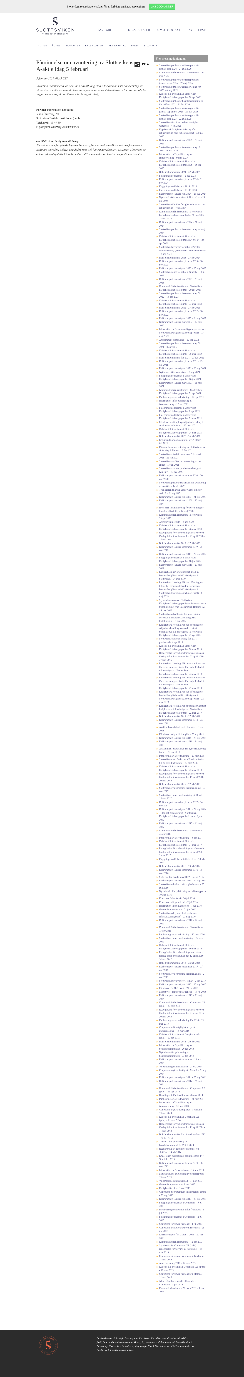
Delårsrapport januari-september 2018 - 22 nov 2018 (181, 721)
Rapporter (73, 46)
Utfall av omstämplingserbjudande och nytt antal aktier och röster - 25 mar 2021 (181, 423)
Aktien (42, 46)
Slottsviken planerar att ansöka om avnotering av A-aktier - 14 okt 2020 (182, 484)
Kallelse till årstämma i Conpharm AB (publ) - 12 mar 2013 (182, 1268)
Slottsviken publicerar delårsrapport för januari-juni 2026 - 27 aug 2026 (179, 67)
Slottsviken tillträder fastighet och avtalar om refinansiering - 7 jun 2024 (182, 206)
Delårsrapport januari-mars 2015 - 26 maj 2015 (180, 997)
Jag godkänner (162, 7)
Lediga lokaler (137, 30)
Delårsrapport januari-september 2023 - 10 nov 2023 (181, 262)
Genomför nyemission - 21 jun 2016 (177, 909)
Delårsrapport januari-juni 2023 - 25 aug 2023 (182, 268)
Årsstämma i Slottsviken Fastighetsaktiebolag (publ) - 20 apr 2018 (182, 750)
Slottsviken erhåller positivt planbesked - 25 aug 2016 (181, 885)
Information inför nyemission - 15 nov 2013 (181, 1170)
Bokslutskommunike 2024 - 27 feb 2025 (179, 172)
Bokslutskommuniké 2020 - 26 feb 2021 (179, 436)
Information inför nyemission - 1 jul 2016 (180, 905)
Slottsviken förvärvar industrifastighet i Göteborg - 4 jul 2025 (179, 124)
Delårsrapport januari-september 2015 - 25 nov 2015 (181, 968)
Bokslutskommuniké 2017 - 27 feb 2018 (179, 784)
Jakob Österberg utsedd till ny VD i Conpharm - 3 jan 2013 (177, 1282)
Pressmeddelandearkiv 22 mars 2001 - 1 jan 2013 (181, 1289)
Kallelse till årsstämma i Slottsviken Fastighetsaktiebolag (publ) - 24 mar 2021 (180, 430)
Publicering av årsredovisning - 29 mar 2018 (182, 755)
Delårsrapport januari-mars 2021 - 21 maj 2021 (180, 384)
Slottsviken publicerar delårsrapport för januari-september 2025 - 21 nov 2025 (179, 109)
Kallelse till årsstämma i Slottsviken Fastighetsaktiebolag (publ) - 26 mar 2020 (180, 527)
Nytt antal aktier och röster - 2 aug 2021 (179, 372)
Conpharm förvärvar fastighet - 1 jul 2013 (180, 1223)
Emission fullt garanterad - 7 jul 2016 (178, 902)
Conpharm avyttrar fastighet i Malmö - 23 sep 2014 (182, 1071)
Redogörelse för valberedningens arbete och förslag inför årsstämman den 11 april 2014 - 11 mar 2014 (182, 1127)
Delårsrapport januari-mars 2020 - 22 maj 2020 (180, 502)
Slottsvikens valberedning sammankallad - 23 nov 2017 (182, 789)
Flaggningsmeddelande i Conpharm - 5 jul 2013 (180, 1204)
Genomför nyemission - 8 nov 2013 (177, 1184)
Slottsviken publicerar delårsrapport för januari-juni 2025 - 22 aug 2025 (179, 116)
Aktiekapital (117, 46)
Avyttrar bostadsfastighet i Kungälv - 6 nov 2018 (181, 728)
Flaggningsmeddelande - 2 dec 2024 (177, 175)
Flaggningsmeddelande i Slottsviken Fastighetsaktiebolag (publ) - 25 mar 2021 (180, 416)
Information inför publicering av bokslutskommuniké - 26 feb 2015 (176, 1046)
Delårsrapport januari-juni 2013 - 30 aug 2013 (182, 1198)
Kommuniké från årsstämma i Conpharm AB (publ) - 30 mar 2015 (182, 1004)
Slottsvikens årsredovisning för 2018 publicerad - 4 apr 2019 (178, 640)
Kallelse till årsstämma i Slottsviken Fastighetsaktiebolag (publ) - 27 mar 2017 (180, 842)
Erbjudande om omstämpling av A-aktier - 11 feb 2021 (182, 441)
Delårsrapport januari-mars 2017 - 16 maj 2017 (180, 825)
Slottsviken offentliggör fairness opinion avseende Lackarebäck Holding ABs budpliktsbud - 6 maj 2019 (179, 617)
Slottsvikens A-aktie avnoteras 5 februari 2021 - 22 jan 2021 (180, 455)
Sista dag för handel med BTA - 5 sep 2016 (181, 877)
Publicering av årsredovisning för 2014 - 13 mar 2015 (181, 1021)
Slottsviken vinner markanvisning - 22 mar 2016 (181, 939)
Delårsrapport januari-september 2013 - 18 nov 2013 (181, 1164)
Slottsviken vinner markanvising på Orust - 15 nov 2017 (181, 796)
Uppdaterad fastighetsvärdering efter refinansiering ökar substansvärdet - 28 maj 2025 (181, 133)
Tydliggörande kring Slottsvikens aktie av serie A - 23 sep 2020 (180, 491)
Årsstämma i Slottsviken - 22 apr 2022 (179, 339)
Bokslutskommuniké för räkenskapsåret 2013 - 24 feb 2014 (182, 1136)
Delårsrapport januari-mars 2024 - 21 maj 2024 (180, 223)
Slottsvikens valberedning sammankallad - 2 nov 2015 (181, 975)
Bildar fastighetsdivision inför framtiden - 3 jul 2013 (181, 1211)
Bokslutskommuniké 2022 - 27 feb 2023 (179, 307)
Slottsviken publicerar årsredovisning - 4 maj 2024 (182, 230)
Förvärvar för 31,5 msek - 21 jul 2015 (178, 988)
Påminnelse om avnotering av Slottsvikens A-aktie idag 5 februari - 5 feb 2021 (182, 448)
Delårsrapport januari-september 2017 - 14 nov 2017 (181, 803)
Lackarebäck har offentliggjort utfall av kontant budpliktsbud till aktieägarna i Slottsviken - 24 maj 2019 (179, 575)
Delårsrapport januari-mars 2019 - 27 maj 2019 (180, 566)
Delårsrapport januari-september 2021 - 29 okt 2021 (181, 362)
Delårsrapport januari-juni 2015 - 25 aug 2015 (182, 984)
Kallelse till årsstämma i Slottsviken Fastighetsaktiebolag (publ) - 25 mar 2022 (180, 352)
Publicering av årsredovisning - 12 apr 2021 (181, 397)
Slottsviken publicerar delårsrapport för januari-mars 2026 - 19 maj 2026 (179, 81)
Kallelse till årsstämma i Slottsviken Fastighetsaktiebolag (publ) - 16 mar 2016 (180, 946)
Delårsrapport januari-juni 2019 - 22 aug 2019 (182, 554)
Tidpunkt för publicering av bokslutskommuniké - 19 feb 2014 (176, 1143)
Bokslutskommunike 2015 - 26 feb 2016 (179, 962)
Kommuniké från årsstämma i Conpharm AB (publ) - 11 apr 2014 (182, 1089)
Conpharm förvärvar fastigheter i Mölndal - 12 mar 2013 (181, 1275)
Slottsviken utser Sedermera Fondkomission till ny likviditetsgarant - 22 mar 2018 (181, 761)
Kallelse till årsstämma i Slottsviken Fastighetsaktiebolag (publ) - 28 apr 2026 (180, 95)
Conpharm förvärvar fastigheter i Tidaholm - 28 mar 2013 (182, 1257)
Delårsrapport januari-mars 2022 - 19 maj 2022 (180, 323)
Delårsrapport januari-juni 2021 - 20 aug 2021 (182, 368)
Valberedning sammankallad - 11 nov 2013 (181, 1180)
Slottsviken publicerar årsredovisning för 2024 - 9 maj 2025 (180, 148)
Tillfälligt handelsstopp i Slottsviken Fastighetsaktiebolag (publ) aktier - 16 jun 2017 (180, 816)
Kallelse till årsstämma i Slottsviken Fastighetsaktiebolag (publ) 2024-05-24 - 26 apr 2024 (181, 240)
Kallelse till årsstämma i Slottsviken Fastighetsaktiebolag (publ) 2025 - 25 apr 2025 (180, 165)
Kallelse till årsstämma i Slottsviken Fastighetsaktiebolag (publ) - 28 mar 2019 (180, 647)
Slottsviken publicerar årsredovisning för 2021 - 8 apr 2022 (180, 345)
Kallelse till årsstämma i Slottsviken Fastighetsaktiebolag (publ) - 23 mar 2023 (180, 302)
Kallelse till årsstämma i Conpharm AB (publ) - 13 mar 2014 (179, 1118)
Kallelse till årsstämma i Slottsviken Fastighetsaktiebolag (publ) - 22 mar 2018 (180, 768)
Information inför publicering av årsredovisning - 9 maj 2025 (175, 155)
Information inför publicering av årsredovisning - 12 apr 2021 (175, 402)
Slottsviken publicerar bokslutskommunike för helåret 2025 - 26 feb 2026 (181, 102)
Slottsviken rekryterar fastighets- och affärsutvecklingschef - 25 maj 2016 (178, 914)
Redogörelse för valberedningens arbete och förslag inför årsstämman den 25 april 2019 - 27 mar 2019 (182, 656)
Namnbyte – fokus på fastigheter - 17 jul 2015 (182, 991)
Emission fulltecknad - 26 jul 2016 (177, 898)
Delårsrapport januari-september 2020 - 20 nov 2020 (181, 477)
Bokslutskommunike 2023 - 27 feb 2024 (179, 257)
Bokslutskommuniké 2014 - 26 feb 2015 (179, 1041)
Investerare (198, 30)
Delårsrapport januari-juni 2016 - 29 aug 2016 (182, 880)
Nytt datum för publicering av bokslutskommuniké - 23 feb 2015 (176, 1053)
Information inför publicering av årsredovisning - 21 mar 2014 (175, 1104)
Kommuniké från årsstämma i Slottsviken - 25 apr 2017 (181, 832)
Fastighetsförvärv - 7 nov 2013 (174, 1188)
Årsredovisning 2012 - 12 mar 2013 (177, 1263)
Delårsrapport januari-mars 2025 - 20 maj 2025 (180, 141)
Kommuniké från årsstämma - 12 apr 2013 (181, 1241)
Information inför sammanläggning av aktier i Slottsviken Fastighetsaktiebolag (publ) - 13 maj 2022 (182, 332)
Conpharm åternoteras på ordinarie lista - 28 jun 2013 (181, 1229)
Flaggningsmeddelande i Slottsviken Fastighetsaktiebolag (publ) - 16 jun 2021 (180, 377)
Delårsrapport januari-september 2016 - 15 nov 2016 (181, 871)
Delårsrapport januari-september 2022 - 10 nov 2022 (181, 312)
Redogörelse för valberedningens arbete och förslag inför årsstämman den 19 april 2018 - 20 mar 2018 (182, 777)
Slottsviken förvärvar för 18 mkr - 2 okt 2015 (182, 980)
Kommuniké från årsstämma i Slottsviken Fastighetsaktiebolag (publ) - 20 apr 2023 (180, 287)
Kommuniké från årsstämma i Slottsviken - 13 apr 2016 (181, 928)
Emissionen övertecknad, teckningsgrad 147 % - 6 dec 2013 (181, 1157)
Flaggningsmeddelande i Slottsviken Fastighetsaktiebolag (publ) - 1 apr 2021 (179, 409)
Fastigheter (108, 30)
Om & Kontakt (168, 30)
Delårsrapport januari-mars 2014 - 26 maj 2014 (180, 1082)
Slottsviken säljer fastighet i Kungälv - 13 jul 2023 (182, 273)
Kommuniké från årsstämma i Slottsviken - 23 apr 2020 (181, 516)
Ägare (56, 46)
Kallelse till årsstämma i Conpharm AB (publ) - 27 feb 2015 (179, 1036)
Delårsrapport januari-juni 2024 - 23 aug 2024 (182, 193)
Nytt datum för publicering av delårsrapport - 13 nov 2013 (182, 1175)
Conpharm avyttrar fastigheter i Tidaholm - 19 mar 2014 (181, 1111)
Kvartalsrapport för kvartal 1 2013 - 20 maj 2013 (181, 1236)
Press (135, 46)
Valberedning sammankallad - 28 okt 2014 (180, 1066)
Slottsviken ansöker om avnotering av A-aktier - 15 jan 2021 (180, 463)
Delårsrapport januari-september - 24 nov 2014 (180, 1061)
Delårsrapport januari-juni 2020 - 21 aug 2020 (182, 496)
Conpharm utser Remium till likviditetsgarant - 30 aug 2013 (182, 1193)
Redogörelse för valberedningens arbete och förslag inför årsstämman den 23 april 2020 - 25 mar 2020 (182, 536)
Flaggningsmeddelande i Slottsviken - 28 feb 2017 (182, 860)
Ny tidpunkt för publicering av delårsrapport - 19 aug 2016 (182, 892)
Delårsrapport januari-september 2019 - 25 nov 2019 (181, 548)
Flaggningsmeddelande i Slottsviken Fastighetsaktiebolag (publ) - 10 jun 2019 (180, 559)
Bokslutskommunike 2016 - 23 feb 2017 (179, 866)
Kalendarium (94, 46)
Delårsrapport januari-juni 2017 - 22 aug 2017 (182, 809)
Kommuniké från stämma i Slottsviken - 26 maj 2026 (181, 74)
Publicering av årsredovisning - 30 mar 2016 (182, 934)
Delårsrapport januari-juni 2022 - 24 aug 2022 (182, 318)
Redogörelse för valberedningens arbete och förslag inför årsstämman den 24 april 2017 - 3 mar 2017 (182, 852)
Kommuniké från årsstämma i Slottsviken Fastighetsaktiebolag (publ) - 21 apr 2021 (180, 391)
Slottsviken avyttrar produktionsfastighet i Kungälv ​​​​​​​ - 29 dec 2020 (180, 469)
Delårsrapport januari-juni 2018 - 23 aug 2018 (182, 737)
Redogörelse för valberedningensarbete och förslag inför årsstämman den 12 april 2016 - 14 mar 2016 (182, 955)
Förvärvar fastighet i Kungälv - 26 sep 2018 (181, 734)
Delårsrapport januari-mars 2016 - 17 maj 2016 (180, 921)
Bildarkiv (150, 46)
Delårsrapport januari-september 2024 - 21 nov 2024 (181, 180)
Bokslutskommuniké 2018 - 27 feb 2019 (179, 716)
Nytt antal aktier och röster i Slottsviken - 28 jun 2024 (182, 198)
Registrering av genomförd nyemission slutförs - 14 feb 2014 (179, 1150)
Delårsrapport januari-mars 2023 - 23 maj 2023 (180, 280)
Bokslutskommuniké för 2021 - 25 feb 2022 (181, 357)
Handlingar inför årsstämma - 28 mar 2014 (181, 1095)
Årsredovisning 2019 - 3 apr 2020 (176, 521)
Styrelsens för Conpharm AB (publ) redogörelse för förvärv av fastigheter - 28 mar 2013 (180, 1249)
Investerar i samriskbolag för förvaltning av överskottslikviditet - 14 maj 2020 (181, 509)
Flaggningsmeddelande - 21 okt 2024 (178, 186)
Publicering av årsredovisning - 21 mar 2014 (182, 1098)
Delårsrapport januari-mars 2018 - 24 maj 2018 (180, 743)
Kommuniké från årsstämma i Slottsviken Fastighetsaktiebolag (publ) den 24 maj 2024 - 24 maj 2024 (182, 215)
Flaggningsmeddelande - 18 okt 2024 (178, 190)
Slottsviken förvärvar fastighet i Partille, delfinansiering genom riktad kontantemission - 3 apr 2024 (182, 250)
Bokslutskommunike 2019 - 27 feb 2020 (179, 543)
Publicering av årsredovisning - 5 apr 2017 (181, 837)
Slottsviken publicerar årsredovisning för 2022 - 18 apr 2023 (180, 295)
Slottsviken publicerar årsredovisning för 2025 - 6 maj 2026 (180, 88)
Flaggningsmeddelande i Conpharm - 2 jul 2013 (180, 1218)
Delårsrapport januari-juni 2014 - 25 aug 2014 (182, 1077)
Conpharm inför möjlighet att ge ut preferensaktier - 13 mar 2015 (177, 1028)
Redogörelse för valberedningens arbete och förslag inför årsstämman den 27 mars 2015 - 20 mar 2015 (182, 1013)
